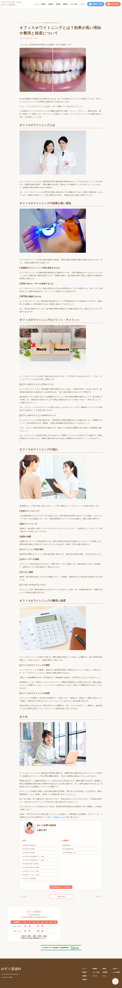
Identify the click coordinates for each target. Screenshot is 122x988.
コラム (26, 22)
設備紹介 (50, 4)
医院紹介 (43, 4)
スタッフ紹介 (74, 4)
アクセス (82, 4)
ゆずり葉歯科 (8, 4)
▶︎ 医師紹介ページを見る (61, 887)
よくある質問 (116, 972)
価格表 (104, 968)
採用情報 (105, 972)
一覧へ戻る (61, 896)
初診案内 (58, 4)
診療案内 (65, 4)
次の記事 (24, 896)
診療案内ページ (58, 817)
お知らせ (115, 968)
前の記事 (98, 896)
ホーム (37, 4)
